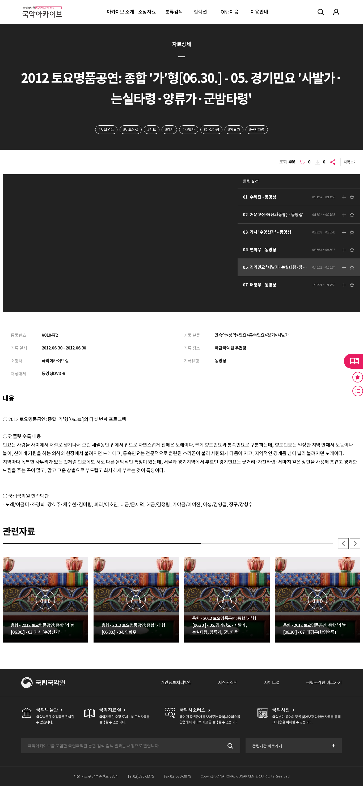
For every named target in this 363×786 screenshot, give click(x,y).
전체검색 (320, 12)
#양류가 (234, 129)
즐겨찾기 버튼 (357, 377)
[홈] (42, 5)
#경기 (169, 129)
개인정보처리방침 (176, 682)
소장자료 (147, 12)
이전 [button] (343, 543)
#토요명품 (106, 129)
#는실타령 (211, 129)
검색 (229, 746)
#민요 (151, 129)
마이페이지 (336, 12)
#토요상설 (130, 129)
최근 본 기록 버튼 (357, 391)
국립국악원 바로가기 (324, 682)
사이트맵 (272, 682)
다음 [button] (355, 543)
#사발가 (189, 129)
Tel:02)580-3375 (140, 776)
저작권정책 (228, 682)
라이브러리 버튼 (353, 361)
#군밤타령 (256, 129)
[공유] (334, 162)
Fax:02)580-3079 (177, 776)
